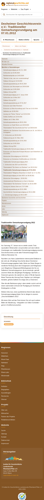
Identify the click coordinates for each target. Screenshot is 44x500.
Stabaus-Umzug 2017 (9, 100)
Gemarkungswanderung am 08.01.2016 (15, 122)
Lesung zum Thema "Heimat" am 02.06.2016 (16, 114)
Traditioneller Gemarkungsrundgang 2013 (15, 162)
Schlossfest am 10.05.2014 (11, 143)
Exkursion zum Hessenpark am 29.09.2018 (16, 86)
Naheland (4, 362)
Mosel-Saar (5, 359)
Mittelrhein (4, 356)
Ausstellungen (6, 393)
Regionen (4, 9)
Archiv (4, 206)
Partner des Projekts (8, 416)
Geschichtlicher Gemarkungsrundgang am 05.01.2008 (19, 192)
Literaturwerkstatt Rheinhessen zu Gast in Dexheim (18, 181)
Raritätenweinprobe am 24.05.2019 (13, 75)
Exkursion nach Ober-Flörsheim (12, 106)
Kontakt (3, 437)
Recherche (5, 396)
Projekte (4, 200)
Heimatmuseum (6, 203)
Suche (3, 430)
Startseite (4, 59)
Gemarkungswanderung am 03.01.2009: (15, 189)
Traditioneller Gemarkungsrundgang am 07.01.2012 (19, 170)
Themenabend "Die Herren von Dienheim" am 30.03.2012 (20, 167)
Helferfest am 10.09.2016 (10, 111)
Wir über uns (5, 61)
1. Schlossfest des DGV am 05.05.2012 (15, 164)
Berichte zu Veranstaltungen (11, 67)
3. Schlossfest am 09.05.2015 (12, 135)
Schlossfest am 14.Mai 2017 (11, 97)
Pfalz (3, 366)
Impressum (5, 215)
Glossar (4, 399)
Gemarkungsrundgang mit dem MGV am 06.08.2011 (18, 175)
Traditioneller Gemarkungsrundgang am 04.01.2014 (18, 149)
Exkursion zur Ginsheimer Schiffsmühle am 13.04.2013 (19, 159)
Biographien (5, 389)
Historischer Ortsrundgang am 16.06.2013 (15, 156)
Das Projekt (25, 9)
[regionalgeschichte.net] (15, 4)
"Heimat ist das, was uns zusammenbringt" (16, 78)
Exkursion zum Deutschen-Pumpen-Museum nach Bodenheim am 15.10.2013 (22, 152)
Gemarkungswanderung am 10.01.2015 (15, 140)
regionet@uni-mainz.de (10, 475)
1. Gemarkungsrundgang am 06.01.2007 (15, 195)
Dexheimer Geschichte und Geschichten (14, 197)
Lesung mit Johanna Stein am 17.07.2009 (15, 186)
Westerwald (5, 375)
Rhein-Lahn (5, 372)
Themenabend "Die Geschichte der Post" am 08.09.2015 (20, 128)
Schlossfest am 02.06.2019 (11, 73)
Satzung (4, 212)
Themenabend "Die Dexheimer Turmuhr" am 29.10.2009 (19, 184)
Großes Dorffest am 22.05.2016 (12, 117)
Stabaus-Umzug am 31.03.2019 (12, 81)
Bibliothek (14, 9)
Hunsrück (4, 353)
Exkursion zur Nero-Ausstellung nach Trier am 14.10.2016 (20, 108)
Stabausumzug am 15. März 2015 (13, 138)
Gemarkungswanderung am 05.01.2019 (15, 84)
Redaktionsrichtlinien (8, 420)
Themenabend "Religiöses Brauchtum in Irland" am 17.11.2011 (21, 173)
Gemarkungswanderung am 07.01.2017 (15, 103)
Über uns (4, 410)
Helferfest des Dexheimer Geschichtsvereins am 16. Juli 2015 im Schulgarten (22, 131)
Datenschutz (5, 440)
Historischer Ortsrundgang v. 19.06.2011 (15, 178)
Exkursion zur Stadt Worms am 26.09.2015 (16, 125)
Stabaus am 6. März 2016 (11, 119)
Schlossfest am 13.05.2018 (11, 89)
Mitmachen (5, 413)
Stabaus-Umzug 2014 (9, 146)
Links (3, 209)
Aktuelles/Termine (7, 64)
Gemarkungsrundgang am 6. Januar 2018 (15, 95)
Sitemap (4, 434)
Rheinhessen (9, 324)
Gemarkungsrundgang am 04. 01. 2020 (14, 70)
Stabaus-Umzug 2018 (9, 92)
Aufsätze (4, 386)
